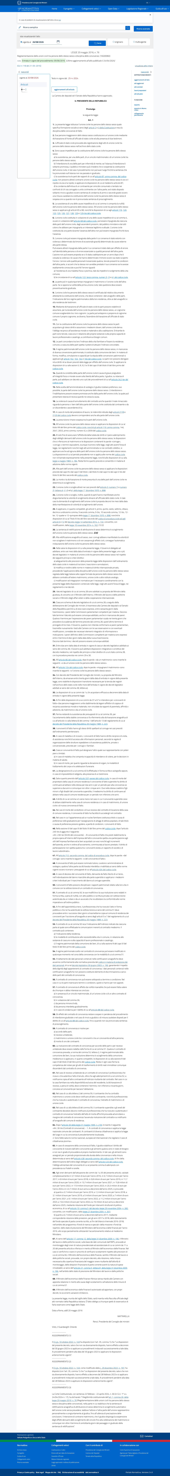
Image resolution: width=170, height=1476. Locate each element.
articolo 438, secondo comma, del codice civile (94, 1158)
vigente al (27, 42)
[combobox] (73, 27)
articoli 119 (117, 210)
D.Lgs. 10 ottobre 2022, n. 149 (66, 1342)
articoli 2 (92, 127)
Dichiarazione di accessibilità (73, 1472)
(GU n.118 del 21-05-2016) (29, 65)
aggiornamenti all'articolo (64, 89)
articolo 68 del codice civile (85, 221)
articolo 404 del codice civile (104, 869)
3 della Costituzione (106, 127)
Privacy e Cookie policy (26, 1472)
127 (67, 213)
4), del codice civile (120, 277)
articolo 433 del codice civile (111, 1161)
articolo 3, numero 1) (109, 487)
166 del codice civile (92, 358)
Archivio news (22, 1450)
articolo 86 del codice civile (70, 659)
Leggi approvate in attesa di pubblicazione (65, 1462)
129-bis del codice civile (90, 213)
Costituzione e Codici (58, 1450)
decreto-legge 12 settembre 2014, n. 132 (86, 521)
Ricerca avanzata (143, 28)
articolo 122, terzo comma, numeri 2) (91, 277)
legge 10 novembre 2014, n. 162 (84, 525)
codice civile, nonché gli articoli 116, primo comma (97, 427)
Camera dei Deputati (92, 1453)
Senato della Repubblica (94, 1456)
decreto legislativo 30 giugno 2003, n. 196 (90, 965)
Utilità (53, 1465)
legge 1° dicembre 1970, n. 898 (96, 515)
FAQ (59, 1472)
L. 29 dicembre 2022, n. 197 (112, 1367)
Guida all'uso (21, 1456)
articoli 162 (68, 358)
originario (119, 41)
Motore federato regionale (60, 1459)
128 (72, 213)
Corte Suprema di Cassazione (130, 1450)
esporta (137, 104)
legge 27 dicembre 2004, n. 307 (96, 1211)
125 (58, 213)
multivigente (140, 41)
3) (109, 277)
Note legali (40, 1472)
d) (67, 490)
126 (63, 213)
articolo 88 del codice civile (102, 1009)
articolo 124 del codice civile (71, 667)
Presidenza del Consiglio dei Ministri (98, 1450)
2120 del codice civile (62, 415)
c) (64, 490)
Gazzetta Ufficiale (57, 1456)
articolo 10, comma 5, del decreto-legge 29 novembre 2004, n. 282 (99, 1208)
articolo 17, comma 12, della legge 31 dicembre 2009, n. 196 (93, 1238)
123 (54, 213)
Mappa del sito (51, 1472)
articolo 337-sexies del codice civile (94, 778)
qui (60, 20)
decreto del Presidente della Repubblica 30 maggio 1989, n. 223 (80, 723)
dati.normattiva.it (92, 1472)
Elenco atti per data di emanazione (62, 1453)
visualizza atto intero (144, 65)
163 (76, 358)
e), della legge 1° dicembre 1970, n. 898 (88, 490)
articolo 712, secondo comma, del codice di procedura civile (84, 855)
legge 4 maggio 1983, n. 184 (65, 461)
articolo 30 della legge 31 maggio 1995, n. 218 (82, 1124)
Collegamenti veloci (23, 1459)
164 (80, 358)
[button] (58, 41)
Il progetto (20, 1453)
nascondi (25, 71)
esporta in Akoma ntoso (140, 109)
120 (124, 210)
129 (76, 213)
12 (63, 521)
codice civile (58, 368)
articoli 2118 (118, 412)
